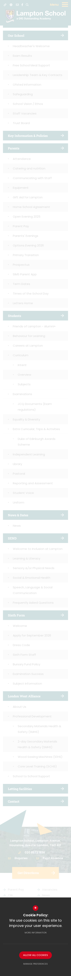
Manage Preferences (35, 963)
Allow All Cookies (35, 955)
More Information (36, 932)
